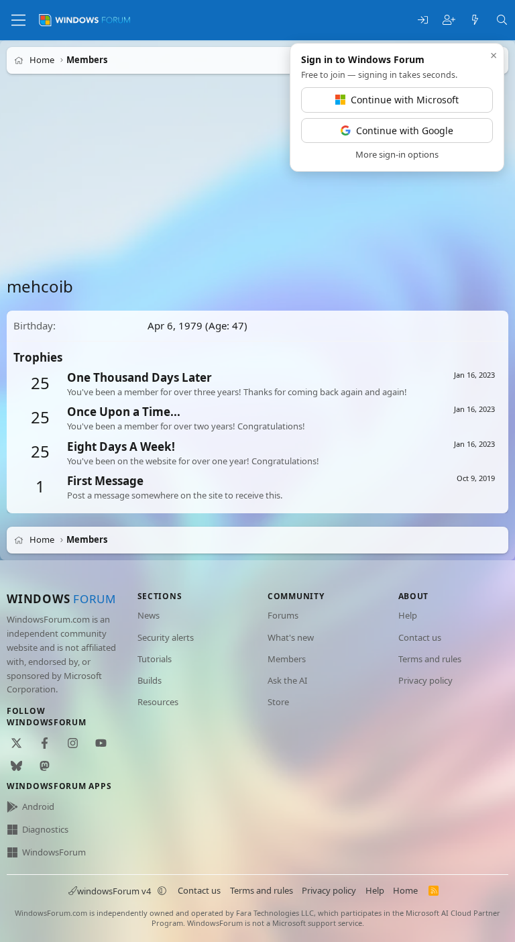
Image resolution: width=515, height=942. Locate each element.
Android (38, 806)
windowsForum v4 (114, 891)
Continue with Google (404, 130)
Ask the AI (287, 680)
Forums (283, 615)
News (148, 615)
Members (287, 659)
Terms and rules (429, 659)
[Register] (449, 20)
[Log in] (423, 20)
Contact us (419, 637)
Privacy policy (425, 680)
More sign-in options (397, 154)
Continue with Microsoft (405, 99)
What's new (291, 637)
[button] (162, 891)
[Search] (502, 20)
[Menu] (18, 20)
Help (407, 615)
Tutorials (154, 659)
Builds (149, 680)
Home (405, 890)
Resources (157, 702)
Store (278, 702)
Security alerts (165, 637)
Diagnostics (45, 829)
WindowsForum (54, 852)
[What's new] (475, 20)
